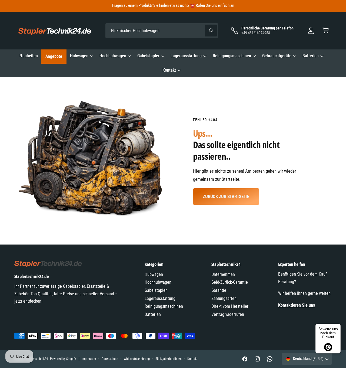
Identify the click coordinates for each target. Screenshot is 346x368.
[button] (325, 30)
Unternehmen (223, 274)
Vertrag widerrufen (227, 314)
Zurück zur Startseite (226, 196)
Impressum (89, 359)
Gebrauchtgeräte (276, 55)
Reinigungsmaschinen (232, 55)
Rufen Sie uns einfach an (215, 5)
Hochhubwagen (112, 55)
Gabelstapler (148, 55)
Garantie (218, 290)
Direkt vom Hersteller (229, 306)
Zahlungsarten (224, 298)
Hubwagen (79, 55)
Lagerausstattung (186, 55)
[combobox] (161, 30)
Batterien (310, 55)
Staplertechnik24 (36, 359)
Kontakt (169, 70)
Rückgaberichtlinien (168, 359)
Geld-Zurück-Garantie (229, 282)
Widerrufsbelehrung (137, 359)
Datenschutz (110, 359)
